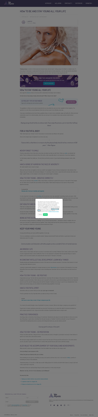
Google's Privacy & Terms (54, 211)
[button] (40, 214)
